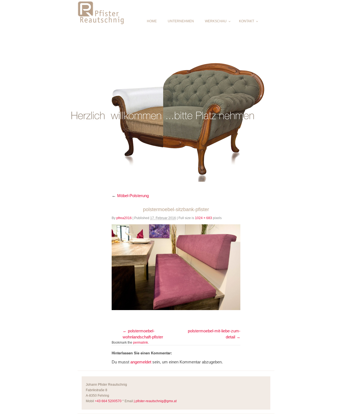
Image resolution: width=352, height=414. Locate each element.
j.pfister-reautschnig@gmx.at (155, 401)
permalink (140, 342)
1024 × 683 (203, 218)
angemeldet (140, 362)
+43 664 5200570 (108, 401)
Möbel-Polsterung (130, 195)
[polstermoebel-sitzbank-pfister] (176, 267)
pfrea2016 (124, 218)
